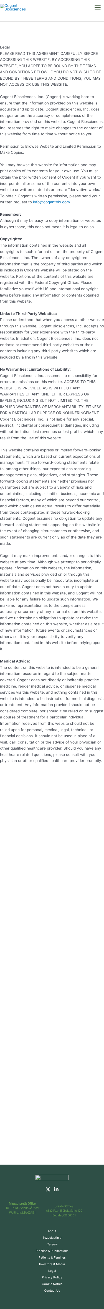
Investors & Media (52, 1264)
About (52, 1231)
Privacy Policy (52, 1277)
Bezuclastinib (52, 1238)
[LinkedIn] (56, 1189)
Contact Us (52, 1290)
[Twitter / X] (47, 1189)
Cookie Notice (52, 1284)
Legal (52, 1271)
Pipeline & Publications (52, 1251)
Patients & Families (52, 1257)
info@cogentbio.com (51, 202)
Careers (52, 1244)
